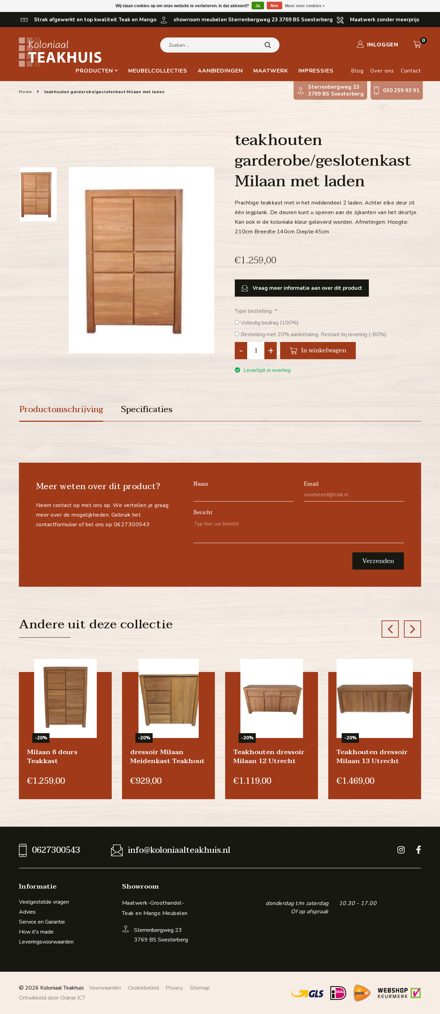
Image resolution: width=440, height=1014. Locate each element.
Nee (274, 5)
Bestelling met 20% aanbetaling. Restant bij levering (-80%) (313, 334)
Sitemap (200, 988)
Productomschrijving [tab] (61, 409)
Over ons (382, 70)
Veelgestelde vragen (44, 902)
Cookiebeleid (143, 988)
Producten (94, 71)
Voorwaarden (105, 988)
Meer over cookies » (305, 5)
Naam (201, 484)
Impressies (316, 71)
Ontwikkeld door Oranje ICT (52, 998)
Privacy (174, 988)
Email (311, 484)
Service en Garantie (42, 922)
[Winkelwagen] (417, 44)
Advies (27, 912)
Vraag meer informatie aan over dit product (306, 288)
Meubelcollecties (157, 71)
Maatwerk (270, 71)
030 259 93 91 (401, 90)
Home (25, 92)
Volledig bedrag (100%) (270, 323)
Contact (411, 70)
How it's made (36, 932)
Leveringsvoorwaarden (46, 942)
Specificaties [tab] (147, 409)
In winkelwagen (322, 350)
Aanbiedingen (220, 71)
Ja (257, 5)
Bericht (203, 512)
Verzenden (378, 561)
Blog (357, 70)
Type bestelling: (255, 311)
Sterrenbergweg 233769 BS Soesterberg (336, 90)
